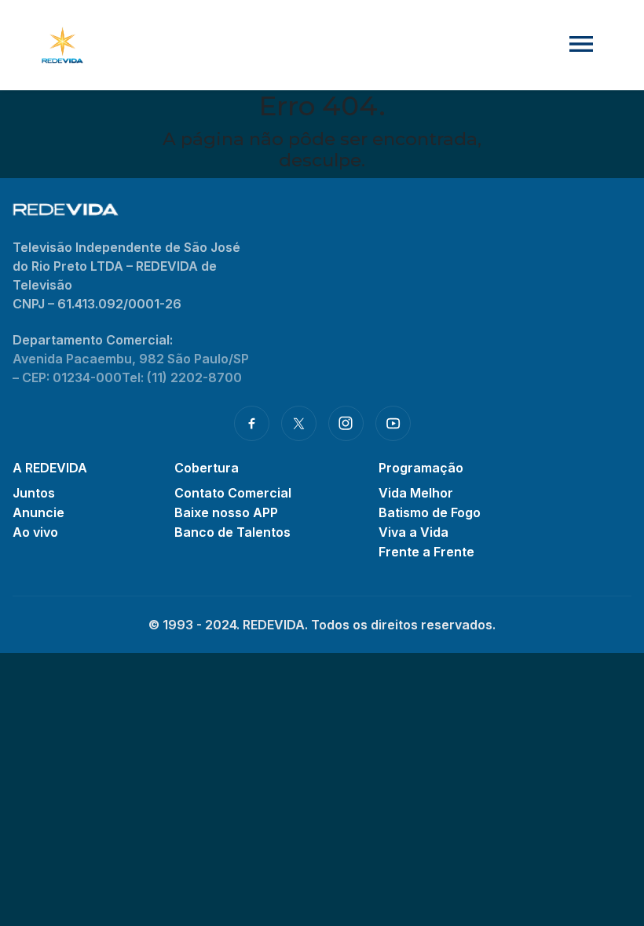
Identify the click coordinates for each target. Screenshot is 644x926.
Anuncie (38, 512)
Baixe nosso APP (226, 512)
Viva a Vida (413, 532)
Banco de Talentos (232, 532)
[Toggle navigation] (581, 45)
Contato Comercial (232, 493)
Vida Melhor (416, 493)
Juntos (34, 493)
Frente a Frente (426, 552)
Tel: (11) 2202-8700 (182, 377)
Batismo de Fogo (430, 512)
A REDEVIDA (50, 468)
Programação (421, 468)
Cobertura (206, 468)
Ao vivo (35, 532)
